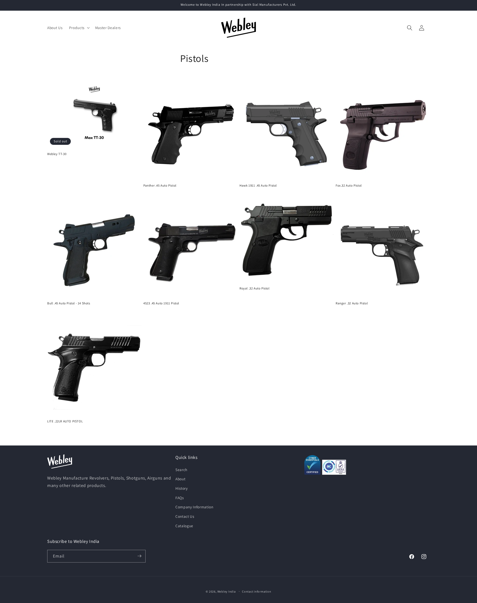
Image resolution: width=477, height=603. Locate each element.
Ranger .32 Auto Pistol (352, 303)
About (180, 478)
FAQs (179, 497)
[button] (79, 28)
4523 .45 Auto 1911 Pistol (161, 303)
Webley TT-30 (56, 154)
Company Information (194, 506)
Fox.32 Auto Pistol (349, 186)
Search (181, 469)
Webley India (226, 591)
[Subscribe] (139, 556)
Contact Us (184, 516)
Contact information (256, 591)
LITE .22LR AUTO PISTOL (65, 421)
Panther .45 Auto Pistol (159, 186)
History (181, 487)
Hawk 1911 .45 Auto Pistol (258, 186)
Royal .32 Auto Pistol (254, 288)
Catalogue (184, 525)
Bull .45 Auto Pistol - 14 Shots (68, 303)
